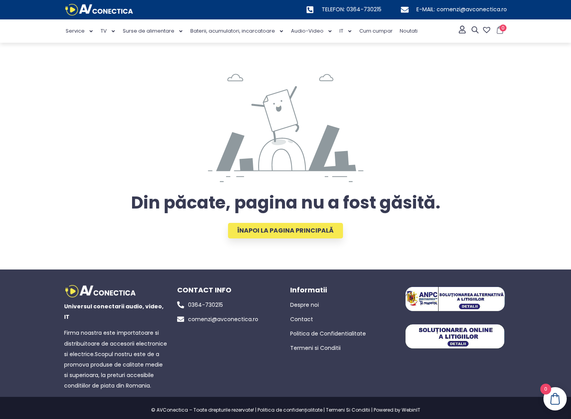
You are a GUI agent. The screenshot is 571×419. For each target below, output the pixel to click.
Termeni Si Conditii (348, 410)
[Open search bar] (475, 29)
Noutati (409, 31)
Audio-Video (307, 31)
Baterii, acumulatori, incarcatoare (232, 31)
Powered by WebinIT (397, 410)
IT (341, 31)
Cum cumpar (376, 31)
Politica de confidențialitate (290, 410)
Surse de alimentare (148, 31)
